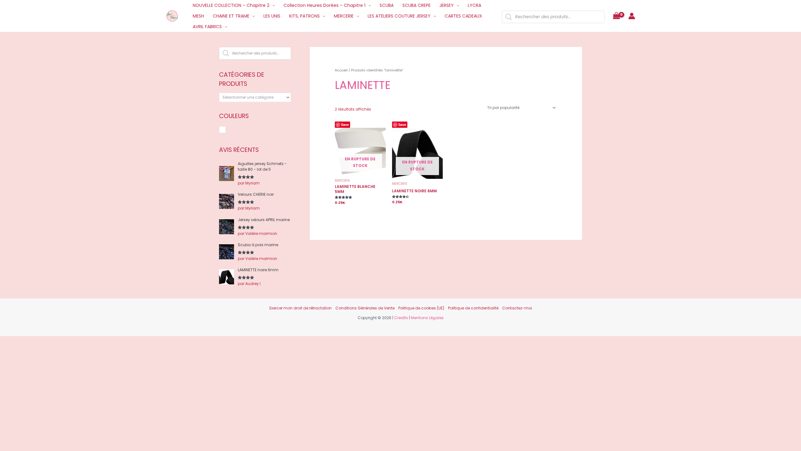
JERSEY (446, 5)
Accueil (341, 70)
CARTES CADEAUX (463, 16)
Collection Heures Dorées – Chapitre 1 (324, 5)
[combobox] (255, 97)
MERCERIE (344, 16)
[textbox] (252, 97)
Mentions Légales (427, 317)
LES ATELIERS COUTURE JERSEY (399, 16)
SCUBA (387, 5)
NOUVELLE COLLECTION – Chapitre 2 (231, 5)
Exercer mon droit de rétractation (300, 308)
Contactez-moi (517, 308)
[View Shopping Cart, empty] (616, 16)
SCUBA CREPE (416, 5)
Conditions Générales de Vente (365, 308)
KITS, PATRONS (304, 16)
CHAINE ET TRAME (231, 16)
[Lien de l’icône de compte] (631, 16)
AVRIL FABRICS (207, 26)
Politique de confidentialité (473, 308)
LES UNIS (271, 16)
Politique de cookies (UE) (421, 308)
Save (345, 124)
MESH (198, 16)
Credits (401, 317)
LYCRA (474, 5)
